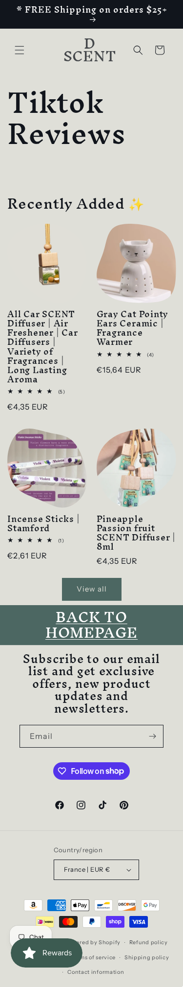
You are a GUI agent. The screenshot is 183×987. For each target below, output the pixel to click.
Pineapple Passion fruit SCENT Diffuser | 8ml (136, 533)
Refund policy (148, 942)
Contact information (95, 972)
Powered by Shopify (93, 942)
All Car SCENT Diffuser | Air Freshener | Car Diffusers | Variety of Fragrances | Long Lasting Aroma (42, 346)
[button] (19, 50)
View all (92, 588)
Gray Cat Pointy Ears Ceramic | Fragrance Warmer (133, 328)
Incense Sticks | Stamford (43, 523)
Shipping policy (146, 957)
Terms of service (93, 957)
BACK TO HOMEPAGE (91, 625)
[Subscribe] (152, 736)
